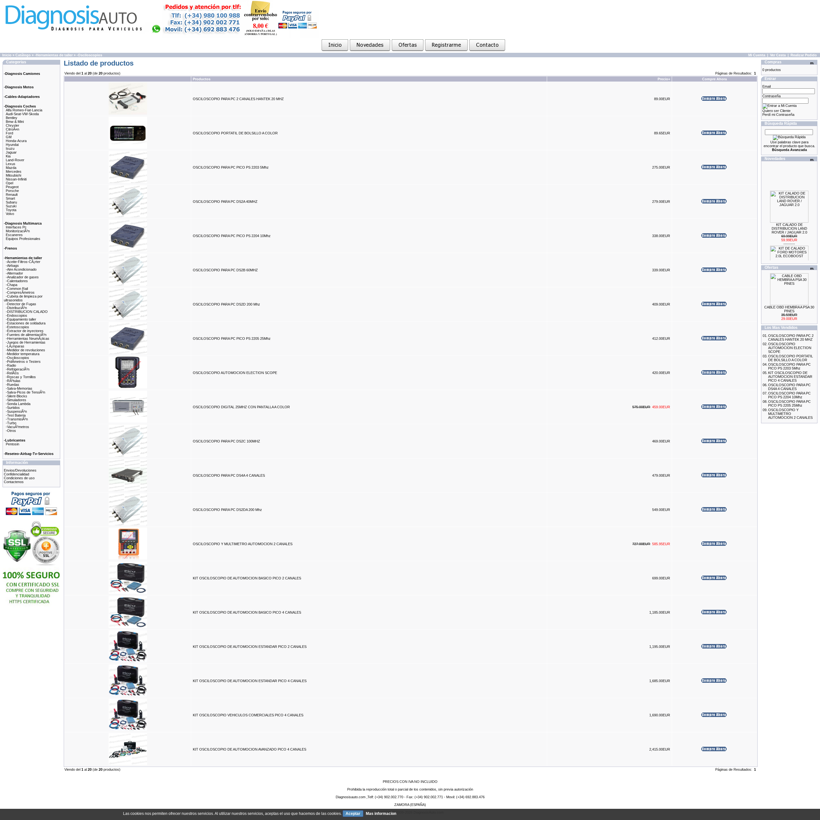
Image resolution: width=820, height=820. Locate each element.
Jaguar (11, 152)
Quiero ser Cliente (776, 111)
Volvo (10, 214)
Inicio (7, 55)
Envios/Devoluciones (20, 470)
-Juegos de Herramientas (25, 342)
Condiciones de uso (19, 478)
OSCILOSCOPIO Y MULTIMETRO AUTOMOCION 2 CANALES (242, 544)
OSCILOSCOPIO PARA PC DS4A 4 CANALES (229, 475)
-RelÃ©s (12, 373)
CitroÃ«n (12, 129)
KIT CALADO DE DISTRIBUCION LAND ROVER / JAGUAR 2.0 (789, 221)
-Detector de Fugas (21, 304)
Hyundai (12, 145)
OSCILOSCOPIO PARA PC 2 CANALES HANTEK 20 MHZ (238, 99)
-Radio (11, 365)
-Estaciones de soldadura (25, 323)
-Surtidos (13, 408)
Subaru (11, 202)
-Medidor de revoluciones (25, 350)
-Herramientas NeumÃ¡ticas (27, 338)
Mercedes (13, 171)
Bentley (11, 118)
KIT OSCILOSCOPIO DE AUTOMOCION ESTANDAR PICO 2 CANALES (250, 647)
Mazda (11, 168)
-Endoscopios (16, 315)
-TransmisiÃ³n (17, 419)
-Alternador (14, 273)
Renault (12, 194)
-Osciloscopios (89, 55)
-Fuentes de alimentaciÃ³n (26, 335)
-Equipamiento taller (21, 319)
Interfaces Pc (16, 227)
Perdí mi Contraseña (778, 114)
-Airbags (12, 265)
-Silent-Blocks (16, 396)
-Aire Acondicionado (21, 269)
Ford (9, 133)
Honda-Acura (16, 141)
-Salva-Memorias (19, 388)
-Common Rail (17, 289)
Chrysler (12, 125)
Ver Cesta (778, 55)
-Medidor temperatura (22, 354)
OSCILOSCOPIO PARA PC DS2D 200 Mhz (226, 304)
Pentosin (12, 444)
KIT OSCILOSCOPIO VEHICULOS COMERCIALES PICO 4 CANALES (248, 715)
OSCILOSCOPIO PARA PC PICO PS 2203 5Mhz (231, 167)
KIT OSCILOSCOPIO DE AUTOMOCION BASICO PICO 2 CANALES (247, 578)
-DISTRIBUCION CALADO (27, 312)
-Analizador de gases (22, 277)
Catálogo (23, 55)
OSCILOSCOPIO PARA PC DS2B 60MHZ (225, 270)
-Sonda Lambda (18, 404)
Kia (8, 156)
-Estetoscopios (17, 327)
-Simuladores (16, 400)
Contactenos (14, 482)
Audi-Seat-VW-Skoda (22, 114)
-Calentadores (17, 281)
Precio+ (664, 79)
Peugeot (12, 187)
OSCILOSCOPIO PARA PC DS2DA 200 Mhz (227, 510)
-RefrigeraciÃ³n (17, 369)
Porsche (12, 191)
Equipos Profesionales (23, 239)
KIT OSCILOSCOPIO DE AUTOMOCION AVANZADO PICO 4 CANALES (249, 749)
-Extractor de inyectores (25, 331)
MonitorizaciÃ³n (18, 231)
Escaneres (14, 235)
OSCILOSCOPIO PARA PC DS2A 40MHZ (225, 201)
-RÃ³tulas (13, 381)
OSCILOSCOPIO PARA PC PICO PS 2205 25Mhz (232, 338)
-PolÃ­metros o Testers (23, 361)
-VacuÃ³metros (17, 427)
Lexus (10, 164)
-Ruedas (12, 384)
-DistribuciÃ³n (16, 308)
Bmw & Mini (15, 121)
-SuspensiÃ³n (16, 411)
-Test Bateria (16, 415)
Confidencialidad (16, 474)
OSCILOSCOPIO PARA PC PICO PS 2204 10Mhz (232, 236)
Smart (10, 198)
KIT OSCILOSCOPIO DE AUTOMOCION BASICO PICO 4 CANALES (247, 612)
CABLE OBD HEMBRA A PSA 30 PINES (789, 309)
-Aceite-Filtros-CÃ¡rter (23, 262)
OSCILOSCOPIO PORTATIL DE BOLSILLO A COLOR (235, 133)
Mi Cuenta (756, 55)
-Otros (11, 431)
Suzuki (11, 206)
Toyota (11, 210)
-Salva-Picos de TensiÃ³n (25, 392)
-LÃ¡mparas (15, 346)
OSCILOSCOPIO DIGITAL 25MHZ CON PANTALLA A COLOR (241, 407)
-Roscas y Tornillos (21, 377)
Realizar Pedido (804, 55)
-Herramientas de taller (54, 55)
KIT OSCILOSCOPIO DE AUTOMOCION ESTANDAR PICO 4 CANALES (250, 681)
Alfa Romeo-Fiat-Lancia (24, 110)
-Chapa (11, 285)
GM (9, 137)
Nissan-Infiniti (16, 179)
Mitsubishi (13, 175)
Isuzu (10, 148)
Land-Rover (15, 160)
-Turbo (11, 423)
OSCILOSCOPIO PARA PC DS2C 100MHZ (226, 441)
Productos (201, 79)
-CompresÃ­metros (20, 292)
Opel (9, 183)
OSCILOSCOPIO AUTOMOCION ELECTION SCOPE (235, 373)
